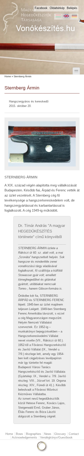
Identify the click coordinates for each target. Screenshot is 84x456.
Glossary (60, 434)
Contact (74, 434)
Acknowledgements (24, 437)
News (47, 434)
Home (7, 76)
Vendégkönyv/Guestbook (56, 437)
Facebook (41, 8)
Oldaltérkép (57, 8)
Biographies (33, 434)
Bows (19, 434)
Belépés (72, 8)
